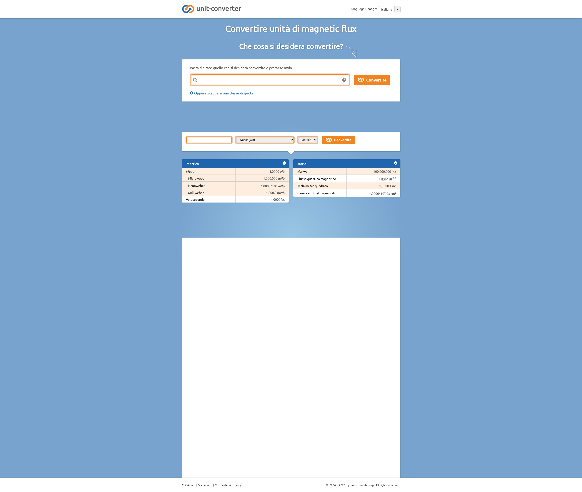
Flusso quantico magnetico (316, 179)
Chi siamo (188, 485)
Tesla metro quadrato (312, 186)
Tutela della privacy (228, 485)
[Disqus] (291, 303)
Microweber (197, 178)
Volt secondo (195, 199)
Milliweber (196, 192)
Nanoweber (196, 185)
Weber (191, 171)
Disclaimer (205, 485)
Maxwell (303, 171)
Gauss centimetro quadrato (316, 193)
